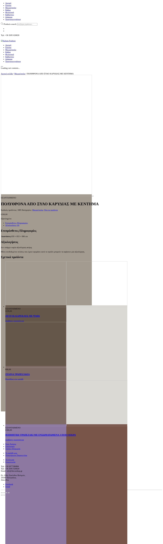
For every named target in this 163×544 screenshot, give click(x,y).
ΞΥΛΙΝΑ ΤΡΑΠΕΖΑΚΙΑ (17, 374)
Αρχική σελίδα (7, 74)
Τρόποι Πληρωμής (12, 449)
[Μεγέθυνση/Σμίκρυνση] (9, 492)
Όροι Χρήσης (10, 444)
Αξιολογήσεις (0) (12, 225)
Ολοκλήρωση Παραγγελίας (16, 455)
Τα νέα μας (9, 460)
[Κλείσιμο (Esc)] (2, 492)
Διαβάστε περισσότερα (14, 321)
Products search (10, 24)
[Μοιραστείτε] (4, 492)
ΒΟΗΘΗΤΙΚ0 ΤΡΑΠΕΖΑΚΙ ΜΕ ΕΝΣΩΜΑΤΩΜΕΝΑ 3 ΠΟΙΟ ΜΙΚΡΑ (40, 435)
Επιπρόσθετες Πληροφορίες (16, 223)
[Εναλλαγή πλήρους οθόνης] (6, 492)
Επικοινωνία (10, 462)
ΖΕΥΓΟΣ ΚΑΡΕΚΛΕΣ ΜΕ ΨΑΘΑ (22, 316)
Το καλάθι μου (11, 453)
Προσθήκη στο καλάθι (14, 379)
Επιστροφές (10, 446)
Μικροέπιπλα (19, 74)
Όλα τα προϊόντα (51, 210)
